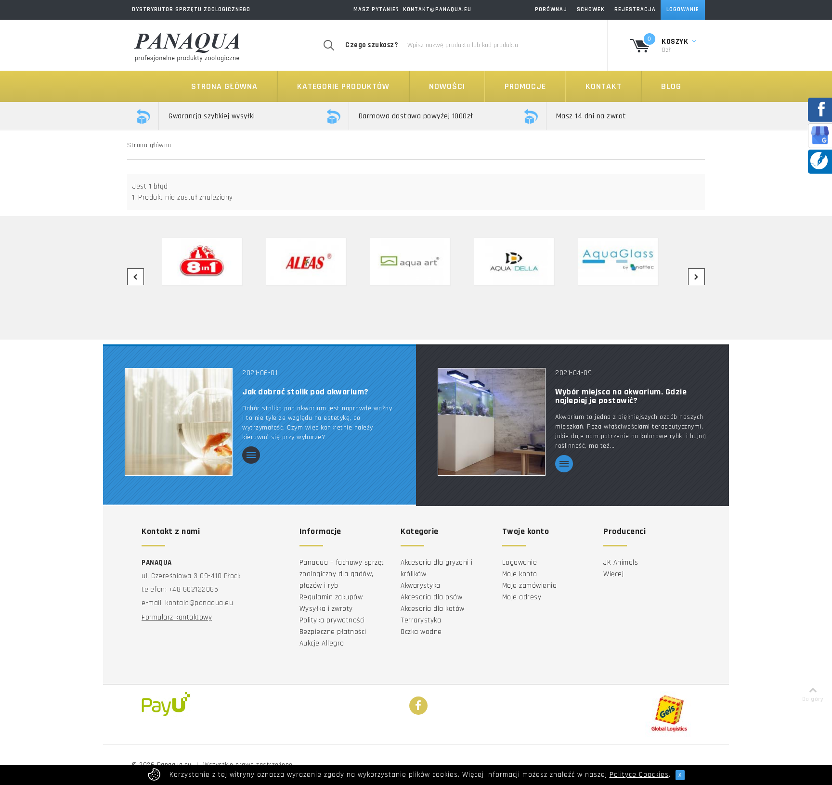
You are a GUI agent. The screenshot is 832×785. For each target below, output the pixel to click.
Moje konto (519, 574)
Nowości (447, 86)
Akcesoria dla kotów (433, 608)
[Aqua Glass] (624, 262)
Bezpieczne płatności (332, 631)
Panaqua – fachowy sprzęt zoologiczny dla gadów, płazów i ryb (341, 574)
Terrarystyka (421, 620)
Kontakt (603, 86)
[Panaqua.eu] (187, 45)
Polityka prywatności (332, 620)
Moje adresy (522, 597)
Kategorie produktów (343, 86)
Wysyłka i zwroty (326, 608)
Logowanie (519, 562)
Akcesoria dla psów (431, 597)
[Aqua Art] (416, 262)
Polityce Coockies (639, 774)
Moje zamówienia (529, 585)
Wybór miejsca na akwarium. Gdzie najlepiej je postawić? (621, 396)
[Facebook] (418, 706)
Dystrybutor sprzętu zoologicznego (191, 9)
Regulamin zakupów (331, 597)
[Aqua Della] (520, 262)
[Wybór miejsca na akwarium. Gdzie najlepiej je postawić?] (492, 421)
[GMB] (820, 134)
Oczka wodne (421, 631)
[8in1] (208, 262)
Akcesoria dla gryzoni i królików (437, 568)
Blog (671, 86)
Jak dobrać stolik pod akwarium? (305, 392)
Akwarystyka (421, 585)
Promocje (525, 86)
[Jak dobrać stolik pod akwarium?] (179, 421)
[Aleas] (312, 262)
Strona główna (224, 86)
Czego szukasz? (371, 45)
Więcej (613, 574)
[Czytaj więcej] (251, 455)
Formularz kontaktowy (177, 617)
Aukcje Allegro (321, 643)
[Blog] (819, 160)
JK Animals (620, 562)
